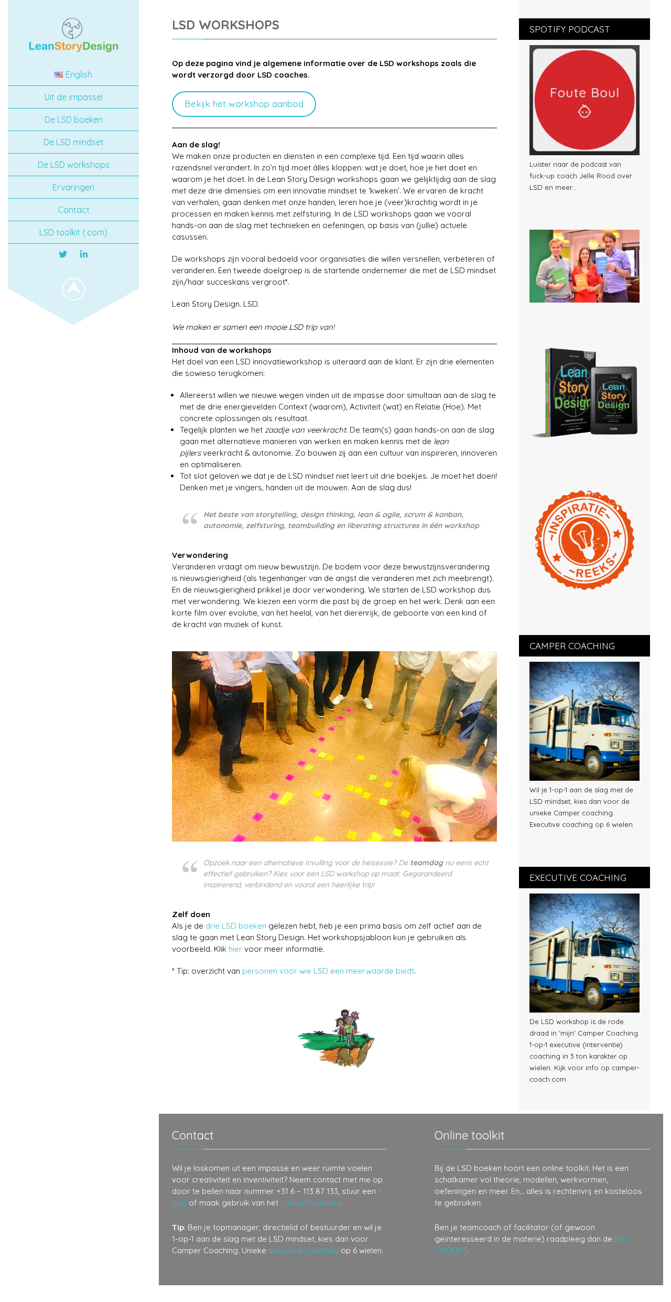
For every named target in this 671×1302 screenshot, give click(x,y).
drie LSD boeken (235, 926)
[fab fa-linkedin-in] (83, 254)
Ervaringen (73, 187)
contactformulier (310, 1203)
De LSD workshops (74, 164)
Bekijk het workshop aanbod (244, 103)
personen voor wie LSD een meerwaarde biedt (328, 971)
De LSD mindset (74, 142)
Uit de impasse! (74, 97)
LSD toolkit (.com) (73, 232)
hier (235, 949)
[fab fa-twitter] (62, 254)
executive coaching (303, 1250)
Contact (74, 210)
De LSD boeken (74, 119)
